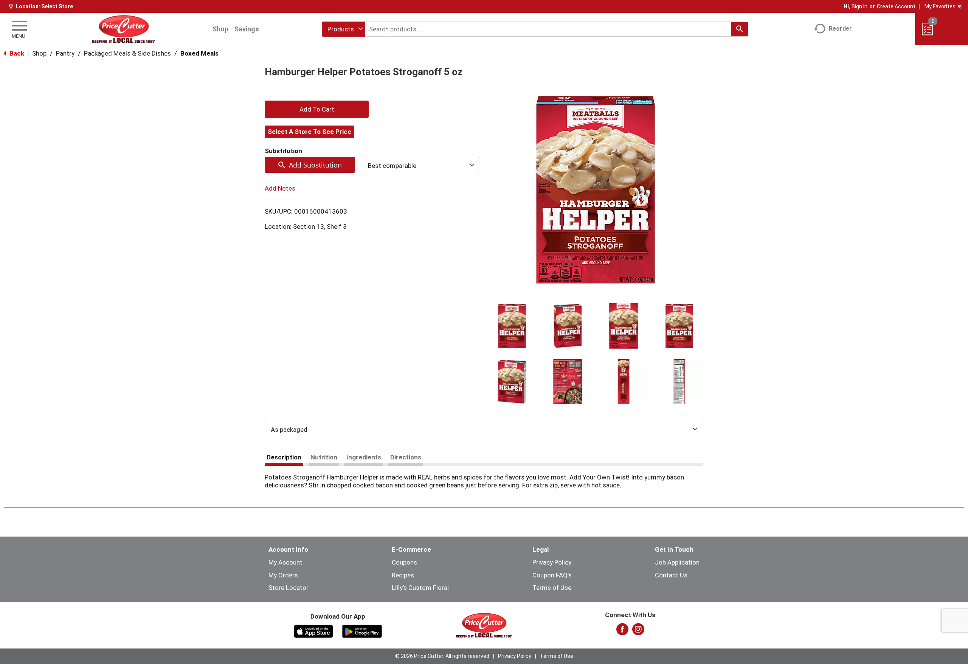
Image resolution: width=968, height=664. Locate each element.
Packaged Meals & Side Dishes (127, 53)
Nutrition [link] (323, 457)
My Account (285, 562)
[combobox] (343, 29)
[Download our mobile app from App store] (314, 631)
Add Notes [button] (280, 188)
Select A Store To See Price (309, 131)
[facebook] (622, 631)
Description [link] (284, 457)
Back (16, 53)
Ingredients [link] (363, 457)
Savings (246, 29)
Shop (220, 29)
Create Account (896, 6)
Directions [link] (405, 457)
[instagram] (638, 631)
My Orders (283, 575)
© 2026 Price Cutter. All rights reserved (442, 656)
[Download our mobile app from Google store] (362, 631)
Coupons (404, 562)
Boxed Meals (199, 53)
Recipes (403, 575)
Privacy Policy (551, 562)
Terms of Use (551, 587)
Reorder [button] (840, 28)
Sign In (859, 6)
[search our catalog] (739, 29)
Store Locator (288, 587)
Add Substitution (315, 164)
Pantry (65, 53)
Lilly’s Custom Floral (420, 587)
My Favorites (940, 6)
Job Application (677, 562)
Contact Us (671, 575)
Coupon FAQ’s (552, 575)
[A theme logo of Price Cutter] (123, 29)
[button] (512, 326)
